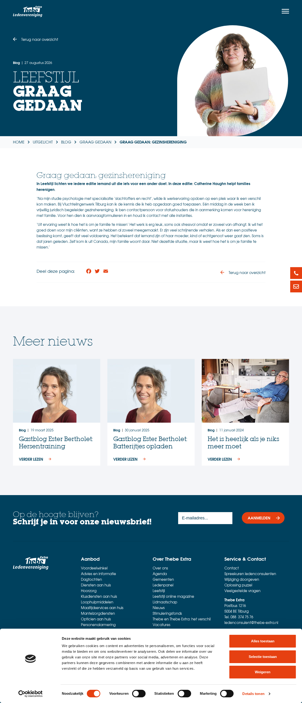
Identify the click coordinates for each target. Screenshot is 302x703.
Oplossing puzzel (238, 585)
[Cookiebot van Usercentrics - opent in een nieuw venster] (30, 693)
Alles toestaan (262, 641)
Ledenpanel (163, 585)
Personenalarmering (98, 624)
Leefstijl (159, 590)
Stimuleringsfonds (167, 613)
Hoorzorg (88, 590)
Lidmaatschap (165, 602)
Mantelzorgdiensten (98, 613)
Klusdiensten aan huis (99, 596)
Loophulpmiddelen (97, 602)
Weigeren (262, 672)
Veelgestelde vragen (242, 590)
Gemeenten (163, 579)
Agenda (160, 573)
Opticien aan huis (96, 619)
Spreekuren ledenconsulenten (250, 573)
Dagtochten (91, 579)
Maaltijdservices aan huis (102, 607)
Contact (231, 568)
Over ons (160, 568)
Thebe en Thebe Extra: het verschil (182, 619)
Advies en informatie (98, 573)
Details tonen (253, 694)
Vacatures (161, 624)
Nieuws (159, 607)
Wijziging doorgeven (241, 579)
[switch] (139, 693)
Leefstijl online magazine (173, 596)
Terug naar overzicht (39, 39)
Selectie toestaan (263, 657)
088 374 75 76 (242, 616)
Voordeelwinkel (94, 568)
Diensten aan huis (96, 585)
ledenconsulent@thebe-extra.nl (251, 622)
